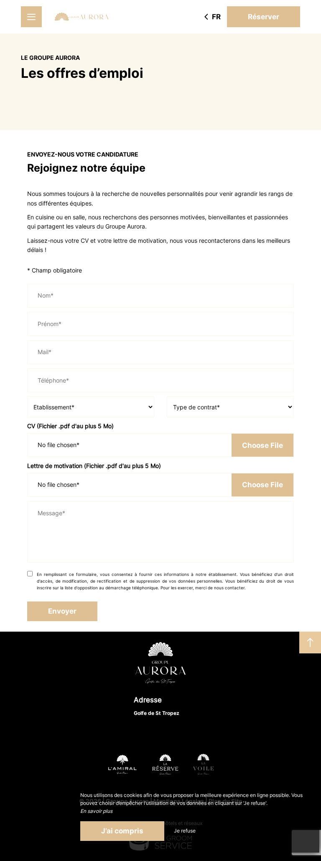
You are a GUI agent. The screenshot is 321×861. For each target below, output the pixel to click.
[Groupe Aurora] (81, 16)
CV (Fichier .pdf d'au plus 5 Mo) (70, 425)
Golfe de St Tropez (156, 713)
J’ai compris (122, 831)
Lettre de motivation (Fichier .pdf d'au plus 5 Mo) (94, 465)
